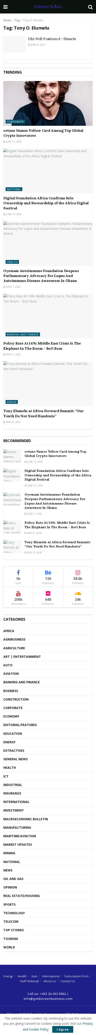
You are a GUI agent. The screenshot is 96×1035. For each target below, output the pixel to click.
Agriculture (14, 648)
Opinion (10, 887)
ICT (5, 776)
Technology (14, 913)
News (8, 870)
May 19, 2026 (13, 422)
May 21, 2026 (13, 354)
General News (15, 759)
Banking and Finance (23, 334)
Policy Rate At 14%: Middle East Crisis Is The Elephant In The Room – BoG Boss (57, 525)
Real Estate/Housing (21, 896)
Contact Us (68, 981)
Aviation (11, 673)
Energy (9, 742)
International (16, 802)
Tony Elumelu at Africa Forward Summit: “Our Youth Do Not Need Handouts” (58, 544)
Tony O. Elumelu (33, 20)
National (14, 189)
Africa (12, 402)
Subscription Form (76, 976)
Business (10, 691)
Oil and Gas (13, 879)
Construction (16, 699)
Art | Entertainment (22, 656)
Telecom (10, 921)
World (9, 947)
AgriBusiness (14, 639)
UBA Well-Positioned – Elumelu (52, 39)
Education (12, 733)
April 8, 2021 (37, 44)
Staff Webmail (29, 981)
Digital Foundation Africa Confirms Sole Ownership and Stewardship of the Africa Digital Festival (46, 203)
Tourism (10, 939)
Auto (8, 665)
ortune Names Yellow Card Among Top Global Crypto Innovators (55, 453)
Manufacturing (17, 827)
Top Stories (13, 930)
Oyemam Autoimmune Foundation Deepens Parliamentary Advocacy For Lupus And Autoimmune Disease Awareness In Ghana (41, 275)
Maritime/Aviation (19, 836)
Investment (13, 810)
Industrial (12, 785)
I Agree (63, 1029)
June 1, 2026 (12, 286)
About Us (50, 981)
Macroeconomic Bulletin (25, 819)
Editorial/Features (20, 725)
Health (12, 262)
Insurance (12, 793)
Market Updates (17, 844)
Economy (11, 716)
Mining (9, 853)
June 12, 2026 (13, 141)
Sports (9, 904)
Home (7, 20)
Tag (17, 20)
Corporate (15, 121)
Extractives (13, 750)
